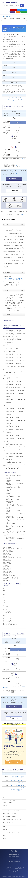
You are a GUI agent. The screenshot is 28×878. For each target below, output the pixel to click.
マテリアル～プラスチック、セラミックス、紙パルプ (8, 823)
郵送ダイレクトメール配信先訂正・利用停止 (14, 868)
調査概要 (14, 224)
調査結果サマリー (14, 272)
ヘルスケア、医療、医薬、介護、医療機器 (11, 810)
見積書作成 (15, 190)
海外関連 (4, 838)
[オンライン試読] (18, 205)
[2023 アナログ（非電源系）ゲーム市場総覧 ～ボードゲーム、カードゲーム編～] (22, 199)
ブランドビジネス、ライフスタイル (10, 816)
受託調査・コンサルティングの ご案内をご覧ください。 (14, 761)
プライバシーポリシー (9, 867)
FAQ (13, 870)
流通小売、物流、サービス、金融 (9, 813)
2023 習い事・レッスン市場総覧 (16, 780)
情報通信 (4, 826)
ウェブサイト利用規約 (20, 867)
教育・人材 (5, 829)
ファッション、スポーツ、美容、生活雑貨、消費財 (12, 97)
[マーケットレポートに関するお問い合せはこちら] (6, 199)
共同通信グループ (20, 870)
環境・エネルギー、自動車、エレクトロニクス (12, 819)
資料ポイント (14, 290)
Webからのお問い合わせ (15, 861)
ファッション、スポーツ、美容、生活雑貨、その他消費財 (9, 801)
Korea (18, 8)
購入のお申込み (14, 178)
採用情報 (14, 871)
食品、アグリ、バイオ (7, 805)
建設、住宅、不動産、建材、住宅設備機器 (11, 808)
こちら (16, 165)
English (12, 8)
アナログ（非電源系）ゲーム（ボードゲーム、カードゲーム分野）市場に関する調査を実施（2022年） (14, 280)
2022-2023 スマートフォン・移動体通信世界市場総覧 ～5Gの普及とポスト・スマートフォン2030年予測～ (18, 789)
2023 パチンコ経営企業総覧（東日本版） (18, 782)
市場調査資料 (7, 16)
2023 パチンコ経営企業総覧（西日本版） (18, 785)
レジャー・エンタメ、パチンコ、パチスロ (11, 832)
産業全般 (4, 835)
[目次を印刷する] (14, 199)
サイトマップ (24, 8)
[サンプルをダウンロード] (10, 205)
